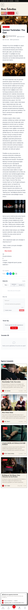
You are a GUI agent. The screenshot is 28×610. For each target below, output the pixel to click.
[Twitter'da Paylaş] (7, 274)
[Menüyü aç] (2, 4)
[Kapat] (25, 594)
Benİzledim (8, 9)
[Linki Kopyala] (16, 274)
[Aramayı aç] (16, 13)
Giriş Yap (14, 328)
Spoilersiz (14, 285)
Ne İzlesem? (11, 13)
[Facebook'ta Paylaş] (10, 274)
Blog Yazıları (6, 26)
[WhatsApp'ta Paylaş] (13, 274)
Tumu (6, 284)
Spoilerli (21, 284)
